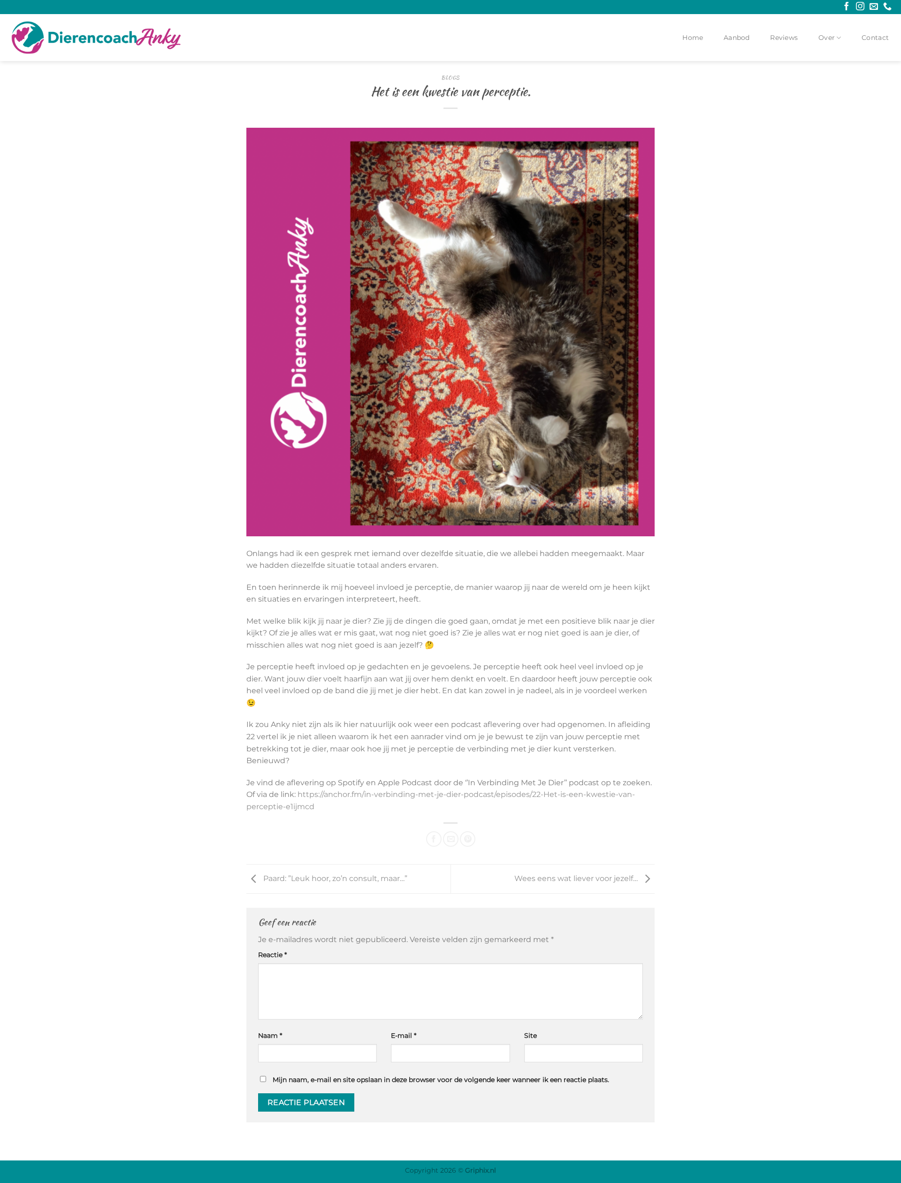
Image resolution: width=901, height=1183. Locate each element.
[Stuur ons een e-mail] (874, 7)
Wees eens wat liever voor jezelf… (577, 878)
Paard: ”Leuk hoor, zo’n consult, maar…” (334, 878)
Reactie (272, 955)
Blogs (450, 77)
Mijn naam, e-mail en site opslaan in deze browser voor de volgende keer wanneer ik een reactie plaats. (441, 1079)
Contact (875, 37)
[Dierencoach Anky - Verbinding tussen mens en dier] (96, 37)
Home (692, 37)
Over (826, 37)
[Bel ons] (887, 7)
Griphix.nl (480, 1170)
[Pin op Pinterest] (467, 839)
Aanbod (737, 37)
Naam (270, 1035)
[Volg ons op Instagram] (860, 7)
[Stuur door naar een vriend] (450, 839)
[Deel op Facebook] (434, 839)
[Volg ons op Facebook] (846, 7)
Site (530, 1035)
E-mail (403, 1035)
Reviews (784, 37)
